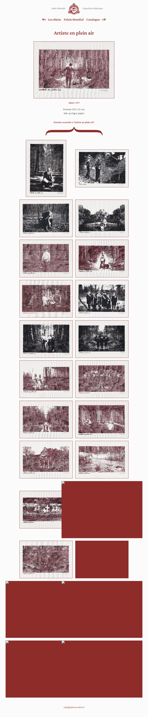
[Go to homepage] (74, 9)
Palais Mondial (74, 19)
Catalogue (93, 19)
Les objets (54, 19)
